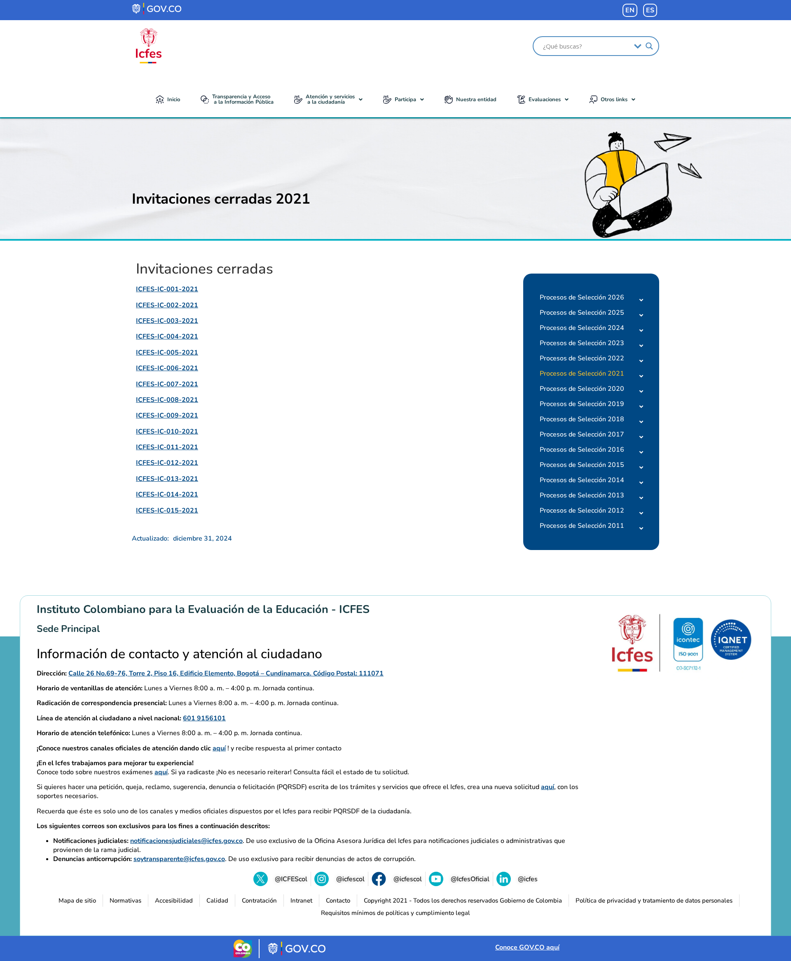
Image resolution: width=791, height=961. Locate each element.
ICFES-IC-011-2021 (167, 447)
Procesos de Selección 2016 (582, 449)
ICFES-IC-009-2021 (167, 415)
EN (629, 10)
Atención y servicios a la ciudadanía (330, 99)
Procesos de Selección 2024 (582, 327)
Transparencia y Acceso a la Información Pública (243, 99)
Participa (405, 99)
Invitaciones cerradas (204, 269)
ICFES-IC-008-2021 (167, 399)
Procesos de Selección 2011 (582, 525)
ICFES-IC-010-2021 (167, 431)
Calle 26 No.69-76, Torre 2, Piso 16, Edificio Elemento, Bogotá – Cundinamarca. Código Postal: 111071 (226, 673)
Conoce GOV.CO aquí (527, 947)
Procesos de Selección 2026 (582, 297)
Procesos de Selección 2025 (582, 312)
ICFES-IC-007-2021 (167, 384)
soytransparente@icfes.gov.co (179, 859)
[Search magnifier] (649, 46)
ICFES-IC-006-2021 (167, 368)
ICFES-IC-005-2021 (167, 352)
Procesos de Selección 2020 (582, 388)
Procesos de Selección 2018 (582, 419)
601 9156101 (204, 718)
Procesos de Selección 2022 (582, 358)
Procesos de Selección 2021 (582, 373)
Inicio (173, 99)
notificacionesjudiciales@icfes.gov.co (186, 840)
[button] (328, 99)
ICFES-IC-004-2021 (167, 336)
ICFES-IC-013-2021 (167, 478)
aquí (219, 748)
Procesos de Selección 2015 (582, 464)
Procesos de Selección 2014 (582, 480)
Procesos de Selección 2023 (582, 343)
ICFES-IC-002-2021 (167, 305)
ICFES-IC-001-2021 (167, 289)
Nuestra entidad (476, 99)
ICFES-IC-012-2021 (167, 462)
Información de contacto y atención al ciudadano (179, 654)
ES (650, 10)
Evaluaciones (545, 99)
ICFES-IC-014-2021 (167, 494)
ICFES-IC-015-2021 (167, 510)
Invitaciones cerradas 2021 (221, 199)
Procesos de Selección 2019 (582, 404)
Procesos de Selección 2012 (582, 510)
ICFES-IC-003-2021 (167, 320)
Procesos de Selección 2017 (582, 434)
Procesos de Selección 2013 (582, 495)
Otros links (614, 99)
